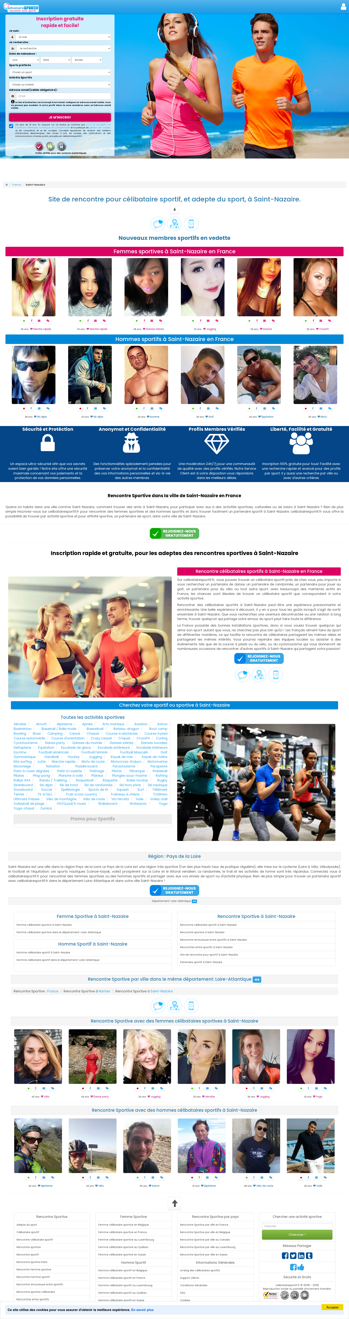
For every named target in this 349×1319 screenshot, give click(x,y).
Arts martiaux (113, 724)
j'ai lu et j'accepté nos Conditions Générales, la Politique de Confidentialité (63, 126)
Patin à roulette (69, 771)
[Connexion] (343, 6)
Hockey (74, 756)
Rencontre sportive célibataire (36, 1292)
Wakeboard (107, 803)
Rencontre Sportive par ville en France (204, 1225)
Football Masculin (134, 752)
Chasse (93, 733)
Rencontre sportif (28, 1254)
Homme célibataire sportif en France (121, 1278)
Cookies (185, 1300)
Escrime (20, 752)
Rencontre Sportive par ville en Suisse (203, 1254)
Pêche (117, 771)
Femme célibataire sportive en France (122, 1232)
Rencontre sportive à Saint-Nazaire (202, 932)
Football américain (54, 752)
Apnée (87, 724)
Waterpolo (138, 803)
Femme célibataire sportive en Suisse (122, 1254)
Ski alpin (46, 785)
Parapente (159, 766)
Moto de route (93, 761)
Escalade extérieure (114, 747)
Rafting (161, 775)
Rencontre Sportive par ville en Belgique (205, 1232)
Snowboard (23, 789)
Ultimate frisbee (26, 799)
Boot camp (158, 728)
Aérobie (20, 724)
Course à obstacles (122, 733)
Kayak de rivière (154, 756)
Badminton (22, 728)
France (16, 185)
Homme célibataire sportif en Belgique (122, 1270)
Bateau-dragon (126, 728)
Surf (140, 789)
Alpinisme (64, 724)
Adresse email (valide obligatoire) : (33, 90)
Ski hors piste (130, 785)
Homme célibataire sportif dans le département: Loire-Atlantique (58, 960)
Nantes (104, 991)
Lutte (42, 761)
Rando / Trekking (53, 780)
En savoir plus (142, 1309)
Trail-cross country (81, 794)
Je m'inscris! (60, 117)
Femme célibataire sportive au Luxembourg (126, 1239)
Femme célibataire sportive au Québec (123, 1247)
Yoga (163, 803)
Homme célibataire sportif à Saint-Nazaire (43, 952)
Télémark (159, 789)
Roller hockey (137, 780)
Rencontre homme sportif (33, 1277)
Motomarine (157, 761)
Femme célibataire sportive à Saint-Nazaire (44, 925)
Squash (123, 789)
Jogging (95, 756)
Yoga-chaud (24, 808)
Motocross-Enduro (126, 761)
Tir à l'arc (45, 794)
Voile (139, 799)
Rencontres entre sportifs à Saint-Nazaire (206, 947)
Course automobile (29, 738)
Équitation (46, 747)
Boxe (37, 733)
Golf (164, 752)
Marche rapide (63, 761)
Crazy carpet (101, 738)
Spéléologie (70, 789)
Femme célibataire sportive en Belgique (123, 1225)
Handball (52, 756)
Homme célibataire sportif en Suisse (121, 1300)
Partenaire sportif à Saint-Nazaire (201, 962)
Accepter (332, 1307)
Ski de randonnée (98, 785)
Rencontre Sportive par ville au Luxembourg (207, 1247)
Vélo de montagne (61, 799)
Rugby (162, 780)
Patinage (97, 771)
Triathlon (160, 794)
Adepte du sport (27, 1225)
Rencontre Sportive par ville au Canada (205, 1239)
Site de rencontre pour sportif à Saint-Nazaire (209, 954)
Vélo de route (94, 799)
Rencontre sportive (29, 1247)
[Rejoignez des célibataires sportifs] (174, 533)
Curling (161, 738)
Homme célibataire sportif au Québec (122, 1293)
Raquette (110, 780)
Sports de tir (98, 789)
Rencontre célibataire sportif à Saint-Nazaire (208, 925)
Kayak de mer (122, 756)
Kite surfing (23, 761)
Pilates (19, 775)
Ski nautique (157, 785)
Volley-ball (158, 799)
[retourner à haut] (174, 1204)
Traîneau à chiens (125, 794)
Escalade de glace (76, 747)
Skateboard (23, 785)
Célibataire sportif (28, 1232)
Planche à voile (71, 775)
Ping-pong (41, 775)
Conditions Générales (193, 1285)
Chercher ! (297, 1234)
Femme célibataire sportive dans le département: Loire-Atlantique (59, 932)
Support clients (189, 1278)
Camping (55, 733)
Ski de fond (69, 785)
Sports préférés (20, 65)
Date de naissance (22, 54)
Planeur (97, 775)
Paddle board (86, 766)
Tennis (19, 794)
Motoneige (22, 766)
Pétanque (137, 771)
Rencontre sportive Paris (32, 1262)
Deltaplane (22, 747)
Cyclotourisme (25, 742)
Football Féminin (94, 752)
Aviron (162, 724)
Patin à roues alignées (31, 771)
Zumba (46, 808)
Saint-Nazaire (162, 991)
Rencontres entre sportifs (33, 1299)
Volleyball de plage (29, 803)
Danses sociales (154, 742)
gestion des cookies (100, 127)
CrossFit (143, 738)
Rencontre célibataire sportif (35, 1239)
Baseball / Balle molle (59, 728)
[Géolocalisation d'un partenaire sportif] (174, 223)
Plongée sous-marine (129, 775)
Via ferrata (120, 799)
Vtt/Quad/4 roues (71, 803)
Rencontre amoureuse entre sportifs (40, 1284)
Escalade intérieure (152, 747)
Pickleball (160, 771)
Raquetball (84, 780)
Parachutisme (124, 766)
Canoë (74, 733)
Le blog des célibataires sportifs (200, 1270)
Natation (53, 766)
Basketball (95, 728)
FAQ (182, 1293)
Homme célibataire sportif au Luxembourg (125, 1285)
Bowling (20, 733)
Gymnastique (25, 756)
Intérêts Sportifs (20, 77)
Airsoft (41, 724)
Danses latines (121, 742)
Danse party (55, 742)
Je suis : (14, 31)
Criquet (124, 738)
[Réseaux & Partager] (285, 1257)
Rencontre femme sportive (34, 1269)
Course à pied (156, 733)
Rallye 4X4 (22, 780)
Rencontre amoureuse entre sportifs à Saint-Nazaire (213, 940)
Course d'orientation (68, 738)
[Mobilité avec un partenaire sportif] (191, 223)
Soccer (47, 789)
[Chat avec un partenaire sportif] (158, 223)
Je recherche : (19, 42)
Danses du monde (87, 742)
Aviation (140, 724)
